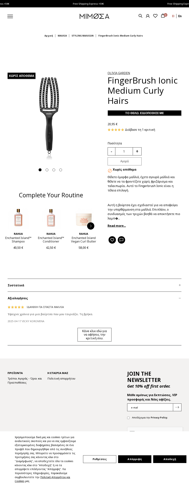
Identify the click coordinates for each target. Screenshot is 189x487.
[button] (90, 226)
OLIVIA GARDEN (119, 73)
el (173, 16)
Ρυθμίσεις (100, 459)
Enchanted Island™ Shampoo (18, 239)
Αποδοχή (170, 459)
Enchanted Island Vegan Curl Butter (83, 239)
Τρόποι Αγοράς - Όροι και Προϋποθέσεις (25, 380)
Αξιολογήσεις (18, 298)
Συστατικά (16, 285)
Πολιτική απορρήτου (61, 378)
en (180, 16)
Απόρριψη (135, 459)
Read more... (117, 226)
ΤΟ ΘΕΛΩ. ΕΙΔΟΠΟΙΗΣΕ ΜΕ (144, 113)
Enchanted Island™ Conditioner (51, 239)
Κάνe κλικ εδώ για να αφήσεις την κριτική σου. (94, 334)
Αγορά (124, 161)
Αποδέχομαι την (149, 417)
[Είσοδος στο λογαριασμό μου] (148, 16)
